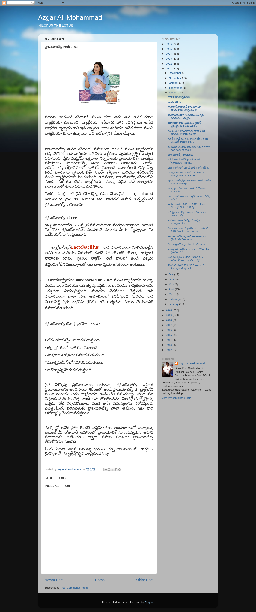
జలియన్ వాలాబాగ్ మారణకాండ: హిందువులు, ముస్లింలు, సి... (184, 108)
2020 (169, 310)
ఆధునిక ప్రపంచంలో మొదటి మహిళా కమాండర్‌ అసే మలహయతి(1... (186, 259)
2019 (169, 315)
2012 (169, 350)
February (174, 299)
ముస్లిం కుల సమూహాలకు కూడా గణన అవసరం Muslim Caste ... (186, 132)
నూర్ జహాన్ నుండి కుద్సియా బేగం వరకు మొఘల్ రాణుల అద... (188, 140)
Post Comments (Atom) (75, 587)
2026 (169, 44)
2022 (169, 63)
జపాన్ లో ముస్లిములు (179, 97)
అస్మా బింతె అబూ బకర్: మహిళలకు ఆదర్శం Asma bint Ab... (186, 174)
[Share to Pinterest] (119, 469)
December (175, 73)
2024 (169, 53)
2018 (169, 320)
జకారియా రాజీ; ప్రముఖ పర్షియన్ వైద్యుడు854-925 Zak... (184, 124)
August (173, 92)
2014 (169, 340)
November (175, 78)
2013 (169, 344)
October (174, 82)
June (172, 279)
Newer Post (54, 580)
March (173, 294)
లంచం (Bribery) (177, 102)
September (176, 87)
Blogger (149, 602)
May (172, 284)
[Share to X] (112, 469)
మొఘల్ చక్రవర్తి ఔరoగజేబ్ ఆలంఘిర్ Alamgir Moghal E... (186, 267)
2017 (169, 325)
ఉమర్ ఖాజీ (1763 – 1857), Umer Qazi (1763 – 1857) (186, 206)
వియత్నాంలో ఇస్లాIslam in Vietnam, (187, 244)
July (171, 274)
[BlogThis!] (109, 469)
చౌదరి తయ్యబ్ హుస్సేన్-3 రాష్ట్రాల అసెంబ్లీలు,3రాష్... (185, 222)
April (172, 289)
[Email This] (105, 469)
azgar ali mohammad (192, 363)
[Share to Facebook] (116, 469)
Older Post (144, 580)
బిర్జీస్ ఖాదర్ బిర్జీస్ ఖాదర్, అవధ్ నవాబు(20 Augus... (184, 161)
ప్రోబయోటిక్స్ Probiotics (180, 154)
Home (100, 580)
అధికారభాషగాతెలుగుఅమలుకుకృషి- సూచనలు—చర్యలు (186, 116)
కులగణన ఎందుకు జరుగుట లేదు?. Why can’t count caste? (189, 148)
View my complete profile (176, 398)
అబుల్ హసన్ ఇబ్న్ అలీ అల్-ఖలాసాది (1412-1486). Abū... (187, 238)
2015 (169, 335)
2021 (169, 68)
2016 (169, 330)
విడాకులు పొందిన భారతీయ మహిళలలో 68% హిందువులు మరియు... (188, 230)
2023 (169, 58)
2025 (169, 48)
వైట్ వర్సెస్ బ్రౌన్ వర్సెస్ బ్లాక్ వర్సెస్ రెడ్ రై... (189, 167)
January (174, 304)
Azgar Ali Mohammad (70, 17)
